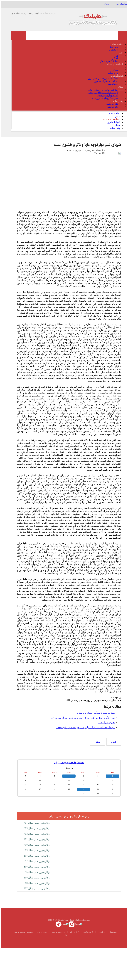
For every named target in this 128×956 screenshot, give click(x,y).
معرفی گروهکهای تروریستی (104, 105)
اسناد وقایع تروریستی (107, 102)
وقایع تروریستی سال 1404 (36, 829)
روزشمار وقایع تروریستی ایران (103, 97)
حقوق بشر (113, 91)
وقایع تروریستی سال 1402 (36, 840)
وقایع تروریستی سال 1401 (36, 846)
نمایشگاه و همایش (109, 68)
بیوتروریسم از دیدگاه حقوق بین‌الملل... (95, 720)
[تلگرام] (58, 931)
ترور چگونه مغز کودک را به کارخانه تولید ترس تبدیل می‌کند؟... (83, 724)
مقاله (115, 77)
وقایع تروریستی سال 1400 (36, 851)
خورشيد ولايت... (106, 729)
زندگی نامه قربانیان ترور (106, 88)
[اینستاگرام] (72, 931)
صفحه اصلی (117, 51)
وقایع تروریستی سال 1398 (36, 862)
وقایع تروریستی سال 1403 (36, 835)
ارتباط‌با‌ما (113, 56)
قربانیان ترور (117, 82)
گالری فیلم (112, 114)
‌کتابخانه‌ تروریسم (58, 939)
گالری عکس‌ (88, 939)
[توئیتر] (78, 931)
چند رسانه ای (116, 108)
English (124, 4)
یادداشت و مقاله (114, 71)
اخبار (120, 59)
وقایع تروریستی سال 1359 (36, 884)
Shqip (106, 4)
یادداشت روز (112, 74)
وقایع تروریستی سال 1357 (36, 895)
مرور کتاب (113, 79)
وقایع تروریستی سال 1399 (36, 857)
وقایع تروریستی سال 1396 (36, 873)
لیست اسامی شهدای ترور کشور (102, 99)
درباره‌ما (114, 54)
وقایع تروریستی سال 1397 (36, 868)
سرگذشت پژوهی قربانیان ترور (103, 85)
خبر (116, 62)
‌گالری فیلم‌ (74, 939)
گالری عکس (112, 111)
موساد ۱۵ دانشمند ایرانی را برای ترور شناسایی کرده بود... (85, 734)
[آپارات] (65, 931)
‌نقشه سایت (42, 939)
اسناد (120, 94)
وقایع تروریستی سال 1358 (36, 890)
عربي (118, 4)
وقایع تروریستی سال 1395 (36, 879)
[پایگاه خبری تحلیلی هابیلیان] (69, 26)
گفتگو (115, 65)
